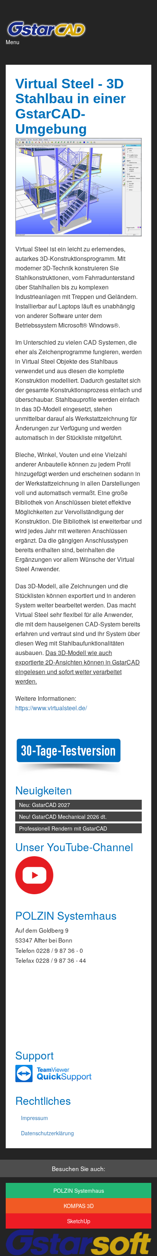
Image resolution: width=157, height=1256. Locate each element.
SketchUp (78, 1221)
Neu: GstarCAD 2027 (44, 805)
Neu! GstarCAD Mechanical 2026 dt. (63, 816)
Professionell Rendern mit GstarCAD (63, 828)
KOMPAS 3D (79, 1206)
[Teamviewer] (53, 1073)
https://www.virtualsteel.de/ (51, 707)
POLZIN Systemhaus (78, 1190)
